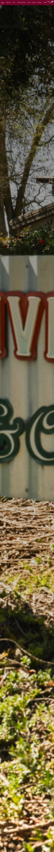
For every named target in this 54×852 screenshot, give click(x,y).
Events (34, 2)
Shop (29, 2)
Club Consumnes (21, 2)
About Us (8, 2)
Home (2, 2)
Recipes (40, 2)
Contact (50, 2)
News (45, 2)
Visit (14, 2)
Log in (48, 1)
